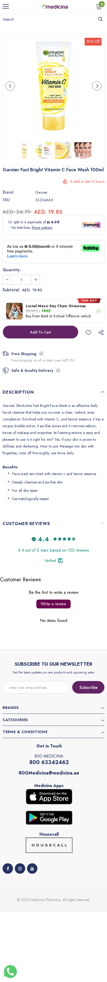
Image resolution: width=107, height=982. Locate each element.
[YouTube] (32, 868)
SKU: (7, 200)
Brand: (9, 192)
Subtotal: (11, 290)
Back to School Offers (58, 316)
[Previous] (10, 86)
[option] (53, 86)
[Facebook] (8, 868)
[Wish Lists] (88, 332)
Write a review (53, 604)
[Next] (97, 86)
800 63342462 (49, 762)
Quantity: (12, 270)
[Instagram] (20, 868)
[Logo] (55, 6)
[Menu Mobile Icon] (6, 6)
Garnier (41, 192)
